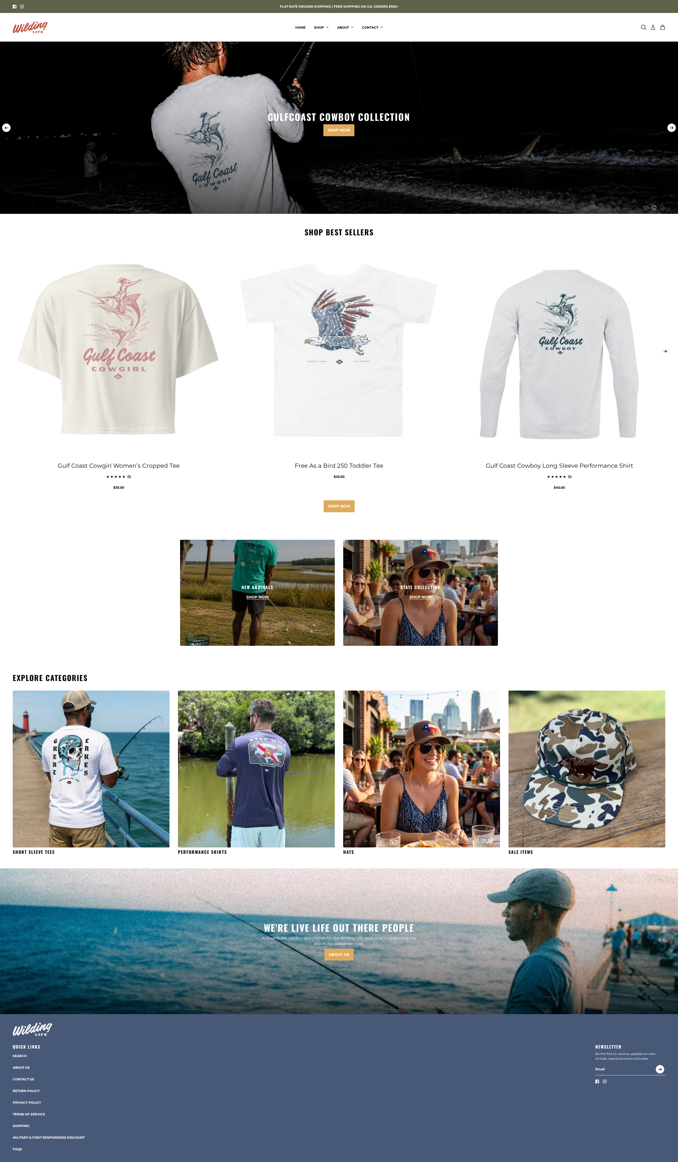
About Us (21, 1068)
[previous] (6, 127)
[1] (645, 207)
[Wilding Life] (30, 27)
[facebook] (14, 7)
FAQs (17, 1149)
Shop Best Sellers (339, 232)
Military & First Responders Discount (49, 1137)
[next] (671, 127)
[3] (662, 207)
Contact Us (23, 1079)
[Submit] (660, 1069)
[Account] (653, 27)
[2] (654, 207)
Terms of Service (29, 1114)
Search (20, 1056)
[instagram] (22, 7)
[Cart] (662, 27)
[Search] (643, 27)
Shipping (21, 1126)
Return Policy (26, 1091)
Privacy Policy (27, 1102)
